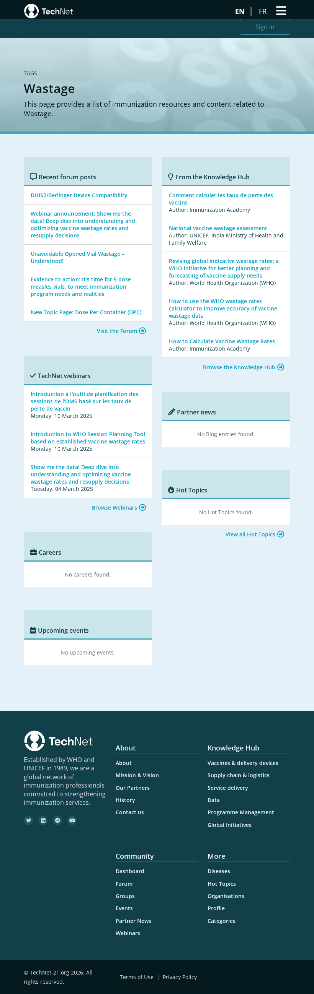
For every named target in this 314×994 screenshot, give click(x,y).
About (124, 763)
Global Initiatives (230, 824)
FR (263, 11)
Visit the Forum (117, 331)
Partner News (133, 920)
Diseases (219, 871)
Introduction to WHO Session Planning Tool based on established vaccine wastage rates (88, 437)
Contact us (130, 812)
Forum (124, 883)
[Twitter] (28, 820)
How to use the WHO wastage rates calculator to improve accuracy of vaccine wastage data (223, 308)
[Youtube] (72, 820)
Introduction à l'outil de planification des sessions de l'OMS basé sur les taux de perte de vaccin (84, 401)
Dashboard (130, 871)
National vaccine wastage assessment (218, 228)
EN (241, 11)
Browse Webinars (114, 507)
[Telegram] (57, 820)
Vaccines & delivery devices (243, 763)
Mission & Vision (137, 775)
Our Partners (133, 787)
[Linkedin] (42, 820)
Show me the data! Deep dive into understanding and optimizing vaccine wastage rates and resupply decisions (81, 474)
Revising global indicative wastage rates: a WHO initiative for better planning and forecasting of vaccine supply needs (224, 268)
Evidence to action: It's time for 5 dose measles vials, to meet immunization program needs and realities (81, 286)
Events (124, 908)
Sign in (265, 27)
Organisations (226, 896)
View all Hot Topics (250, 534)
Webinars (128, 933)
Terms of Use (137, 977)
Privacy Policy (180, 977)
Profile (216, 908)
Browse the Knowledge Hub (239, 367)
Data (214, 800)
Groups (125, 896)
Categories (222, 920)
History (125, 800)
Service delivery (228, 787)
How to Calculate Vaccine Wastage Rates (222, 341)
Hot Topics (222, 883)
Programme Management (241, 812)
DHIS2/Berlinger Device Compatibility (79, 195)
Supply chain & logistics (239, 775)
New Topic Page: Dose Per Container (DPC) (86, 312)
